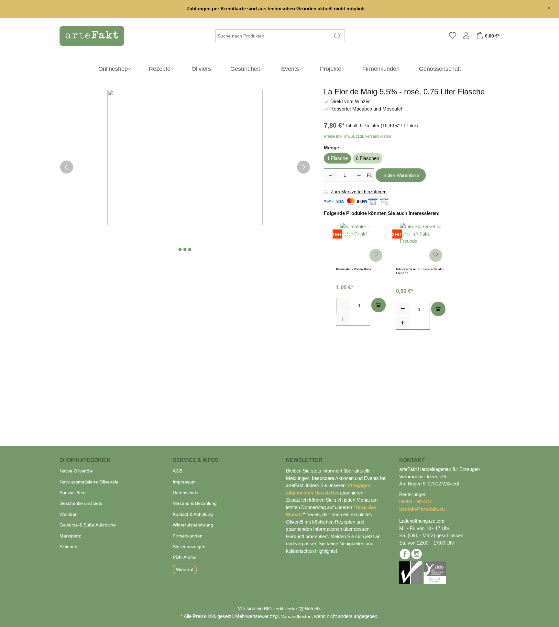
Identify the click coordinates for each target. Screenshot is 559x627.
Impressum (184, 481)
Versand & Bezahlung (195, 503)
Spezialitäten (73, 492)
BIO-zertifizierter (280, 608)
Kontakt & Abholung (193, 514)
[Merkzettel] (452, 36)
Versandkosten (296, 616)
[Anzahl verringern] (330, 175)
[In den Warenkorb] (378, 305)
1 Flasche (337, 158)
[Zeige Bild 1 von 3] (180, 249)
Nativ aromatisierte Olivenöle (89, 481)
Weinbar (68, 514)
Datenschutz (185, 492)
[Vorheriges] (66, 167)
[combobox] (273, 35)
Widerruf (184, 569)
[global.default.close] (549, 6)
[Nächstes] (303, 167)
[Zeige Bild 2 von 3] (185, 249)
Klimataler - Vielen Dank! (354, 269)
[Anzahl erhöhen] (359, 175)
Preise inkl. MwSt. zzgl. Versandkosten (357, 136)
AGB (177, 470)
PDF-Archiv (184, 557)
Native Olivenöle (76, 470)
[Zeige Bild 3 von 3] (190, 249)
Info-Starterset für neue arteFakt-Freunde (420, 271)
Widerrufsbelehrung (193, 524)
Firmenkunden (188, 535)
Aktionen (68, 546)
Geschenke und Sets (81, 503)
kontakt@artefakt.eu (422, 509)
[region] (279, 9)
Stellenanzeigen (189, 546)
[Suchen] (337, 35)
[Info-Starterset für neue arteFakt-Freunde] (420, 244)
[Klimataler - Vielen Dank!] (361, 244)
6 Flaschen (367, 158)
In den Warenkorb (400, 175)
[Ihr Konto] (466, 36)
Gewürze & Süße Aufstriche (88, 524)
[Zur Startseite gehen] (89, 36)
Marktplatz (70, 535)
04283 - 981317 (415, 501)
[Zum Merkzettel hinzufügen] (375, 255)
